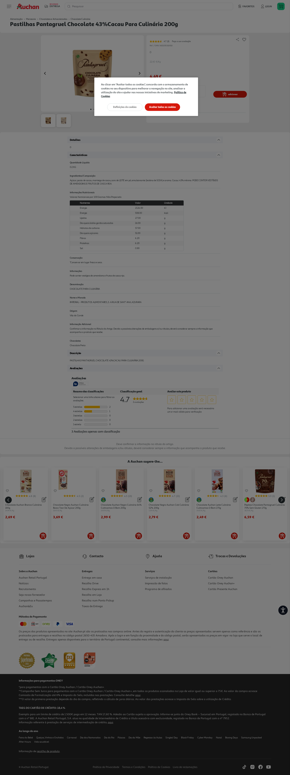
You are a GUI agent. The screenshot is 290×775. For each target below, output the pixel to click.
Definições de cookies (125, 107)
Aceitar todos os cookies (162, 107)
